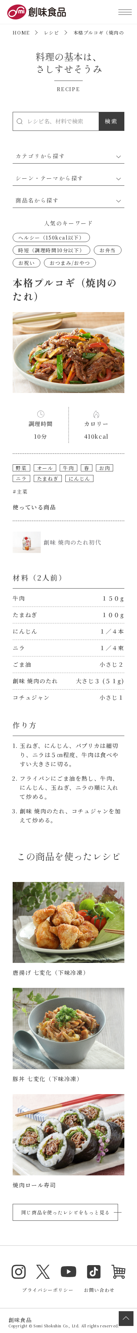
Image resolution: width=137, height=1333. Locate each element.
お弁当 (107, 250)
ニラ (21, 478)
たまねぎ (48, 478)
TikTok (94, 1272)
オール (45, 467)
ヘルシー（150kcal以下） (51, 237)
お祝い (26, 262)
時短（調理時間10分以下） (51, 250)
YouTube (68, 1271)
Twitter (43, 1272)
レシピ (51, 32)
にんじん (79, 478)
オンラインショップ (118, 1272)
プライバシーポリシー (47, 1290)
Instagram (19, 1272)
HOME (21, 32)
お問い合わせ (99, 1290)
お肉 (104, 467)
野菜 (21, 467)
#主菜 (20, 491)
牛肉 (68, 467)
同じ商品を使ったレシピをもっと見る (65, 1212)
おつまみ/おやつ (70, 262)
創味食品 (36, 12)
